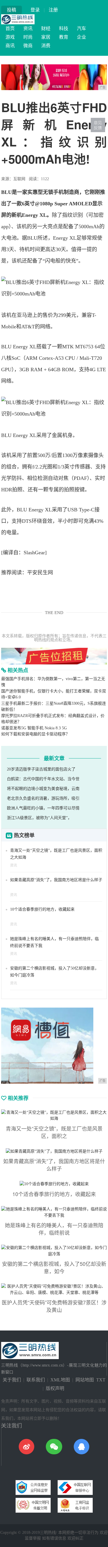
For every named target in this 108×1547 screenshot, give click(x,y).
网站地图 (84, 1379)
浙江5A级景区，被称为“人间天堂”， (39, 818)
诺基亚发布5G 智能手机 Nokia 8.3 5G (34, 728)
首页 (10, 28)
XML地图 (60, 1379)
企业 (81, 37)
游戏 (10, 37)
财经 (45, 28)
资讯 (28, 28)
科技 (63, 28)
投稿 (11, 9)
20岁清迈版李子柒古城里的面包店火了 (41, 769)
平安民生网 (40, 572)
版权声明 (55, 1388)
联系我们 (35, 1379)
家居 (45, 37)
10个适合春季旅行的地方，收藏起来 (42, 909)
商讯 (10, 45)
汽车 (81, 28)
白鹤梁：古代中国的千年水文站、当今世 (43, 779)
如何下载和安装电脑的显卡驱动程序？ (35, 734)
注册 (53, 9)
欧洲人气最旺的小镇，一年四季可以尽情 (43, 808)
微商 (28, 45)
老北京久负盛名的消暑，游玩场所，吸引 (43, 798)
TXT (100, 1379)
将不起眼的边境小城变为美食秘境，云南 (43, 789)
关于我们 (12, 1379)
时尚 (28, 37)
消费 (45, 45)
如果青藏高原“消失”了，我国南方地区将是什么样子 (56, 880)
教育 (63, 37)
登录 (35, 9)
